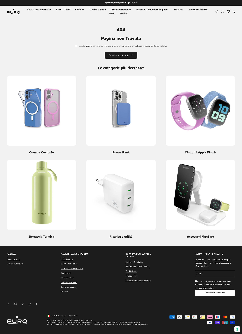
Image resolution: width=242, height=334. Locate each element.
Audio (111, 13)
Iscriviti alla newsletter (215, 293)
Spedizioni (65, 273)
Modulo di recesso (69, 282)
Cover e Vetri (63, 9)
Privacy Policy (220, 285)
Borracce (178, 9)
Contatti (64, 291)
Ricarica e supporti (121, 9)
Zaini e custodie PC (198, 9)
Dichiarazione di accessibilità (138, 280)
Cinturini (79, 9)
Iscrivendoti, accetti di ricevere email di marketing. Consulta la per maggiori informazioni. (213, 284)
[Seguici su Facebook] (8, 304)
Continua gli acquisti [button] (121, 55)
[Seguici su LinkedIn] (37, 304)
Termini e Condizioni (134, 262)
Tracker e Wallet (97, 9)
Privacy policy (132, 276)
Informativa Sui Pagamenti (72, 268)
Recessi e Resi (67, 278)
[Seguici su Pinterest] (22, 304)
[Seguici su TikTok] (30, 304)
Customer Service (68, 287)
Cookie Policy (131, 271)
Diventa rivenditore (15, 264)
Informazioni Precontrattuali (137, 266)
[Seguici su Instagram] (15, 304)
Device (123, 13)
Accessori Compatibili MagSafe (152, 9)
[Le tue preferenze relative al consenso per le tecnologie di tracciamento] (237, 329)
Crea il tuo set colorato (39, 9)
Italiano (72, 315)
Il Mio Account (67, 259)
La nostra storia (13, 259)
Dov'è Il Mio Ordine (69, 264)
